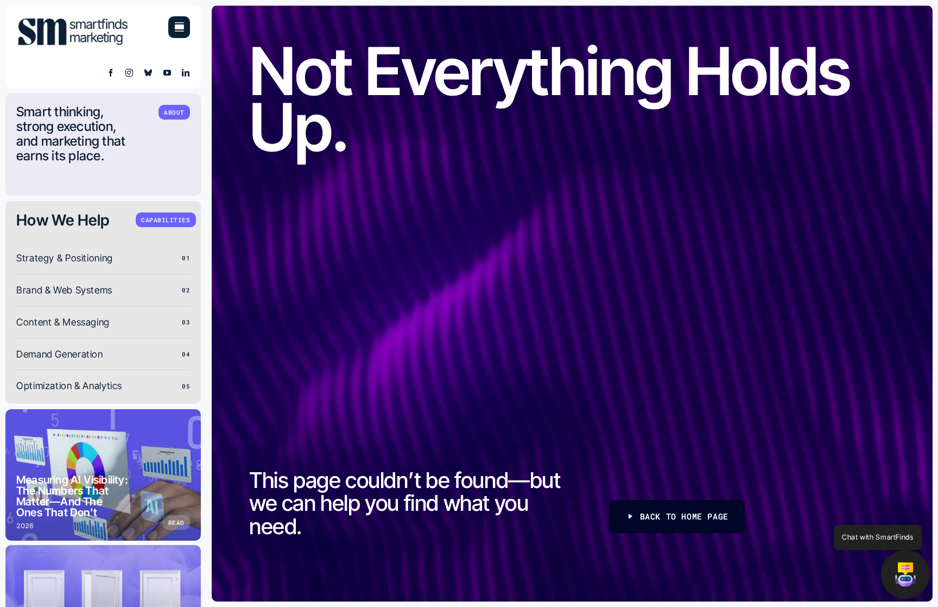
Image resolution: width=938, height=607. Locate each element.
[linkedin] (186, 73)
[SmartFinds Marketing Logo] (73, 21)
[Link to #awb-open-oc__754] (179, 27)
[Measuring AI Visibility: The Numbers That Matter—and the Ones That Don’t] (103, 475)
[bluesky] (148, 73)
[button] (905, 574)
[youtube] (167, 73)
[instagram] (129, 73)
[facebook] (111, 73)
